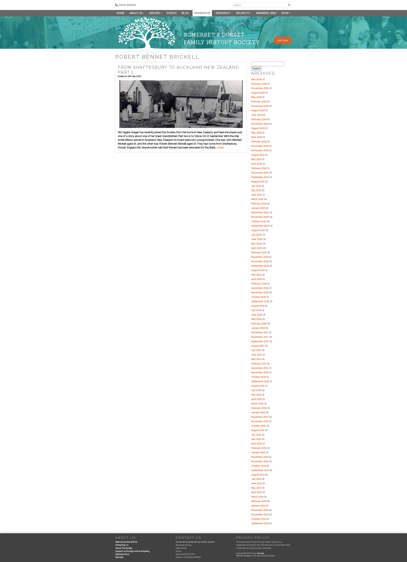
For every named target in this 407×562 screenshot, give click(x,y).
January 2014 (258, 505)
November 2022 (260, 150)
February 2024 (259, 119)
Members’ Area (266, 13)
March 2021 (257, 199)
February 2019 (259, 283)
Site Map (119, 557)
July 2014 (256, 479)
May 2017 (256, 359)
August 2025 (258, 92)
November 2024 (260, 106)
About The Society (123, 548)
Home (120, 13)
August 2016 (258, 385)
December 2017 (259, 332)
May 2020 (256, 243)
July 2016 (256, 390)
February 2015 (258, 448)
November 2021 (260, 172)
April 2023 (256, 137)
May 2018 (256, 319)
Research (222, 13)
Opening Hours (122, 554)
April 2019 (256, 279)
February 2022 (259, 168)
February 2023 (259, 141)
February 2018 (259, 323)
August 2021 (257, 181)
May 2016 (256, 394)
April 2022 (256, 163)
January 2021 (258, 208)
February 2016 (259, 408)
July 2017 (256, 350)
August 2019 (258, 270)
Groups (154, 13)
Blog (185, 13)
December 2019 (260, 257)
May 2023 (256, 132)
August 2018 (258, 305)
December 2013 (259, 510)
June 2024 (256, 114)
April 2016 (256, 399)
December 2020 (260, 212)
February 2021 (258, 203)
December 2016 (260, 368)
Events (171, 13)
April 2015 (256, 443)
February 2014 (258, 501)
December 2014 (259, 457)
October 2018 (258, 297)
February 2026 (259, 83)
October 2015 (258, 425)
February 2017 (258, 363)
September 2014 (260, 470)
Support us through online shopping (132, 551)
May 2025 (256, 97)
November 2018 (260, 292)
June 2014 (256, 483)
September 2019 (260, 265)
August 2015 (257, 430)
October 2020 (258, 221)
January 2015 (258, 452)
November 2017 (260, 337)
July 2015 (256, 434)
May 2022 (256, 159)
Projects (242, 13)
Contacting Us (121, 545)
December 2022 (260, 146)
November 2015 (260, 421)
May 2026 (256, 79)
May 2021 (256, 190)
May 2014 (256, 487)
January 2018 (258, 328)
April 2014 (256, 492)
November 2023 (260, 123)
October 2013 (258, 519)
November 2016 (260, 372)
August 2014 (257, 474)
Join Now (282, 40)
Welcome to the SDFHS (126, 542)
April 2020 (256, 248)
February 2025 (259, 101)
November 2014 (260, 461)
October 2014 (258, 465)
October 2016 (258, 377)
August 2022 (258, 154)
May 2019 (256, 274)
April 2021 (256, 194)
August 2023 (258, 128)
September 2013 (260, 523)
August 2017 (257, 345)
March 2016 (257, 403)
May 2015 (256, 439)
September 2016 (260, 381)
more (220, 147)
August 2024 (258, 110)
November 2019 (260, 261)
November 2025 (260, 88)
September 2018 (260, 301)
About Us (135, 13)
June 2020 (257, 239)
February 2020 (259, 252)
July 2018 (256, 310)
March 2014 (257, 496)
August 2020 (258, 230)
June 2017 (256, 354)
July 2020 (256, 234)
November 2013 (260, 514)
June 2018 (256, 314)
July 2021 (256, 186)
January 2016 (258, 412)
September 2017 (260, 341)
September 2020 (260, 225)
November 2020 (260, 217)
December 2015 (259, 417)
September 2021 (260, 177)
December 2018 (260, 288)
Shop (285, 13)
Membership (202, 13)
